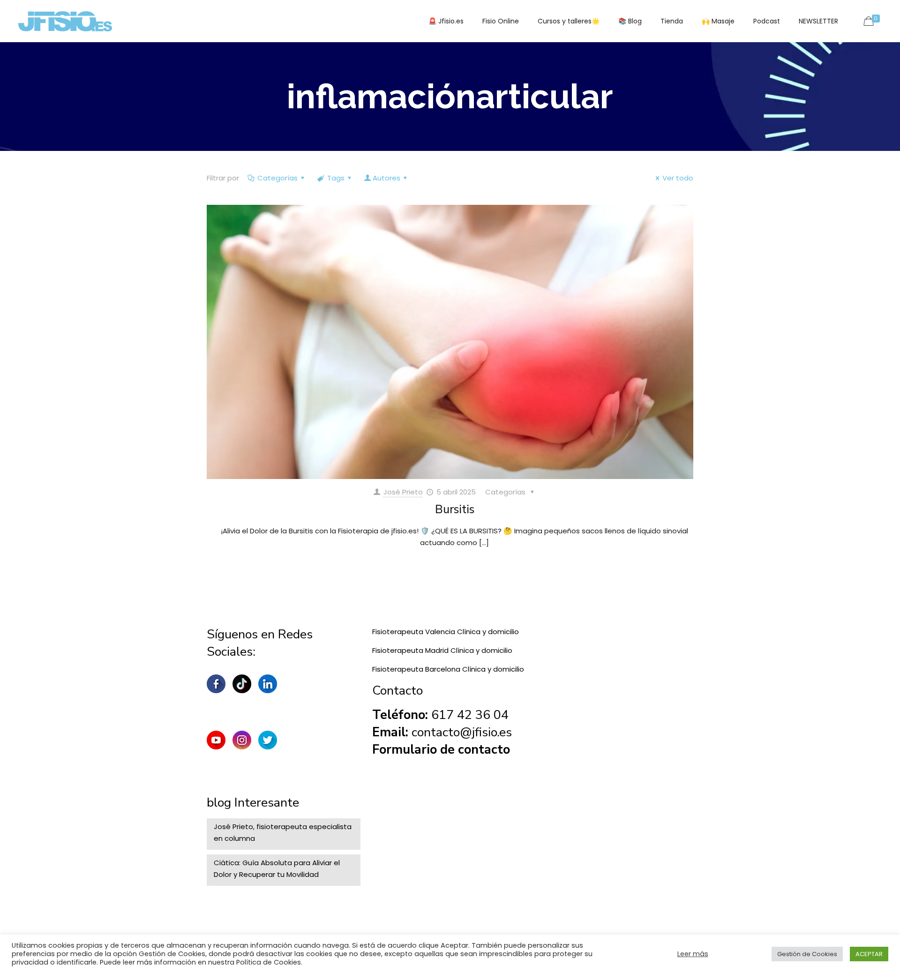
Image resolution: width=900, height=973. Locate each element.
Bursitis (454, 509)
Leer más (692, 954)
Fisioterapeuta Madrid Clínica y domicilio (442, 650)
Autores (386, 178)
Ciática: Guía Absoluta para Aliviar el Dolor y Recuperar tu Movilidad (277, 868)
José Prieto (403, 492)
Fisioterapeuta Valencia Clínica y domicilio (445, 631)
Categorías (277, 178)
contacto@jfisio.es (462, 732)
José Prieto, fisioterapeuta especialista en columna (283, 832)
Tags (336, 178)
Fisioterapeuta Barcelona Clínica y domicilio (448, 669)
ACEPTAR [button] (869, 954)
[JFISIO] (65, 21)
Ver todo (677, 178)
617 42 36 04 (470, 715)
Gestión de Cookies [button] (807, 954)
